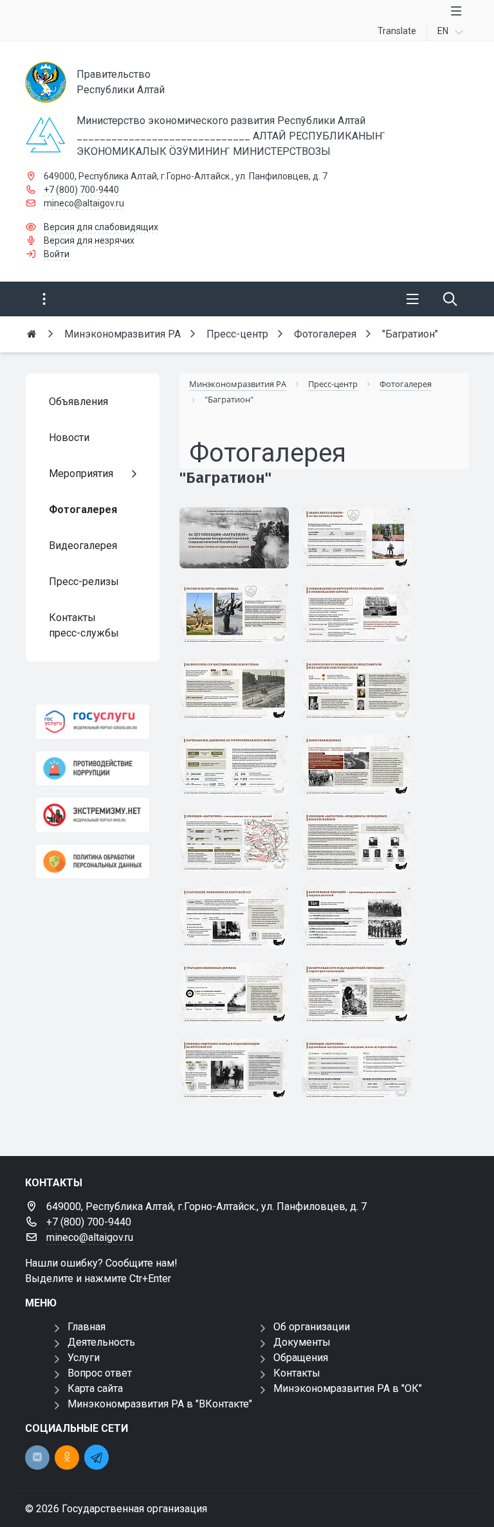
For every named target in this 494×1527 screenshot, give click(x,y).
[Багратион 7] (239, 922)
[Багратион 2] (361, 1074)
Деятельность (101, 1342)
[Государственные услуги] (92, 721)
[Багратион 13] (361, 619)
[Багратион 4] (361, 998)
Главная (86, 1327)
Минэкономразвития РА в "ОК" (347, 1388)
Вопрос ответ (100, 1373)
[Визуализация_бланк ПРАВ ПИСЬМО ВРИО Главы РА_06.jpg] (429, 1104)
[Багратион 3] (239, 1074)
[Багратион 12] (239, 694)
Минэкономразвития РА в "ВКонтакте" (160, 1404)
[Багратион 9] (239, 846)
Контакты (296, 1373)
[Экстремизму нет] (92, 815)
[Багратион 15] (361, 543)
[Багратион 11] (239, 770)
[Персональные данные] (92, 862)
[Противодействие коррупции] (92, 768)
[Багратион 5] (239, 998)
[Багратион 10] (361, 770)
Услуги (84, 1357)
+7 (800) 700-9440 (81, 190)
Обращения (300, 1357)
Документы (302, 1342)
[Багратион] (239, 543)
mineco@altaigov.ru (84, 203)
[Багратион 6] (361, 922)
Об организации (311, 1327)
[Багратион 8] (361, 846)
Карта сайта (95, 1388)
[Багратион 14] (239, 619)
